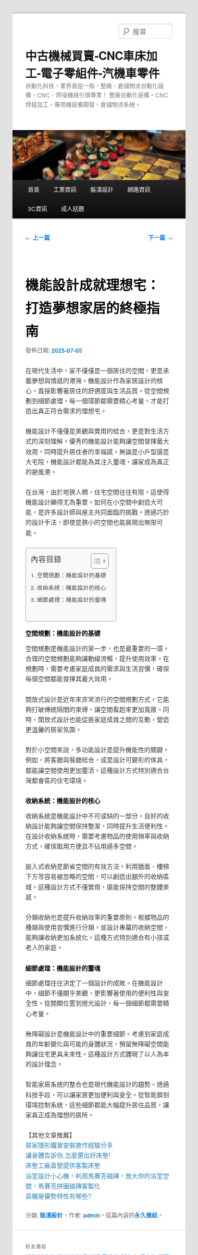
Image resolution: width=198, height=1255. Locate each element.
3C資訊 (37, 208)
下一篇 (160, 237)
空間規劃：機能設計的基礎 (71, 575)
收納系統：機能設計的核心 (71, 587)
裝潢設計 (101, 189)
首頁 (33, 189)
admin (91, 1215)
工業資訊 (64, 189)
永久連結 (146, 1215)
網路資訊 (138, 189)
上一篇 (37, 237)
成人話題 (72, 208)
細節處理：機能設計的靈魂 (71, 599)
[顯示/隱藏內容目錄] (95, 561)
